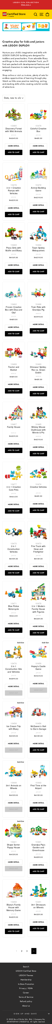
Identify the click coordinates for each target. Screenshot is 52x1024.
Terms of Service (26, 997)
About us (26, 1005)
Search (26, 966)
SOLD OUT (13, 693)
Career (26, 992)
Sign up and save (25, 1013)
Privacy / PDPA (26, 988)
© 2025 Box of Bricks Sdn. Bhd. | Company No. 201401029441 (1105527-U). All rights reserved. (26, 1020)
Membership (26, 979)
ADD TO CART (13, 152)
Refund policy (26, 1001)
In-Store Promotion (26, 984)
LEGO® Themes (26, 975)
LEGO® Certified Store (26, 970)
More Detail (13, 146)
